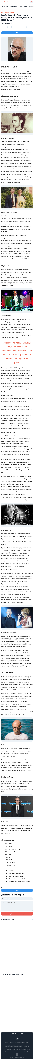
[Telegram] (17, 1039)
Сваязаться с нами (17, 1033)
